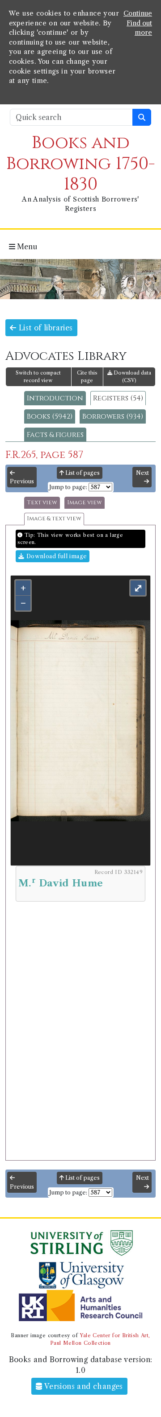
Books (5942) (49, 416)
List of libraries (44, 327)
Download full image (55, 556)
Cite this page (87, 376)
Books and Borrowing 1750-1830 (80, 163)
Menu (26, 246)
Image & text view (54, 519)
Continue (137, 13)
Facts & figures (55, 435)
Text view (42, 503)
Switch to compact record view (38, 376)
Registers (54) (118, 398)
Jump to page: (68, 487)
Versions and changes (82, 1386)
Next (142, 473)
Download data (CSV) (131, 376)
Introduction (55, 398)
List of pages (82, 473)
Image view (84, 503)
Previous (22, 481)
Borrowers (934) (112, 416)
